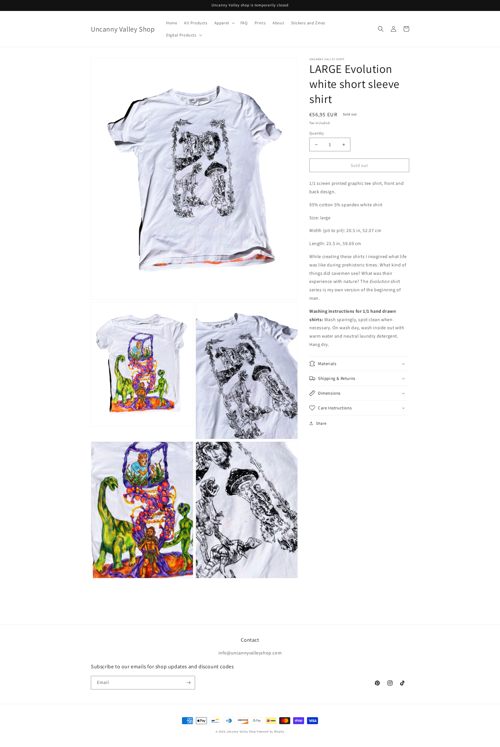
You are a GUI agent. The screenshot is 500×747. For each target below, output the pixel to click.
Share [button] (321, 423)
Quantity (316, 133)
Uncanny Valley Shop (241, 731)
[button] (224, 23)
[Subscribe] (188, 682)
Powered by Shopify (270, 731)
